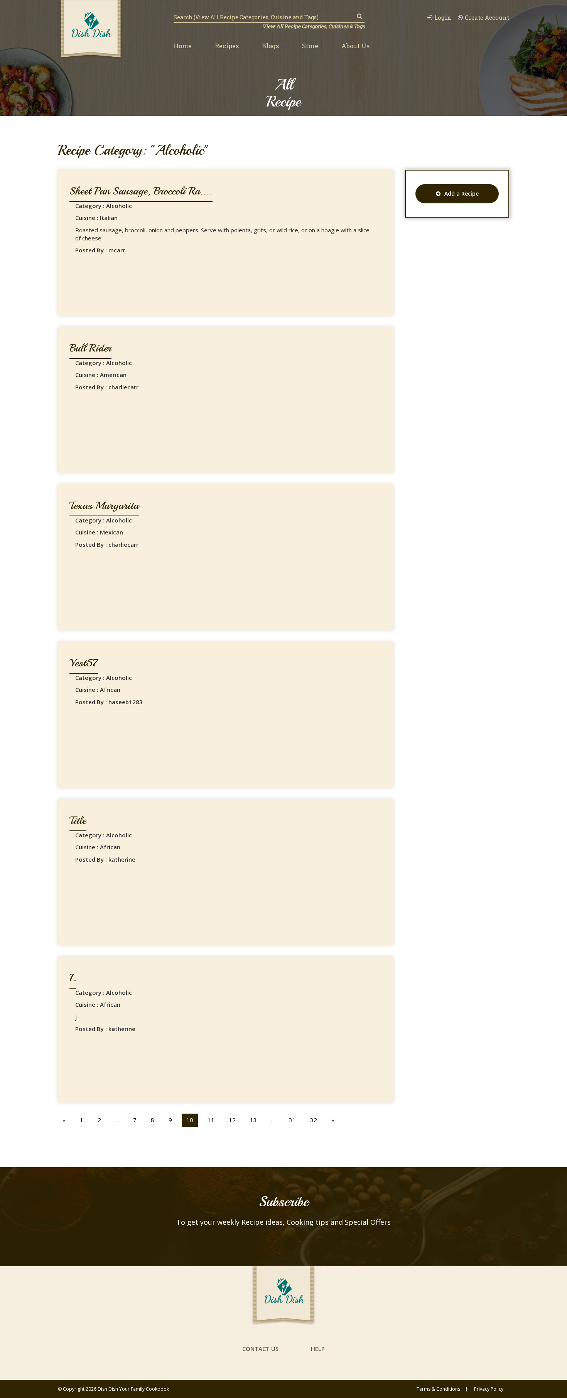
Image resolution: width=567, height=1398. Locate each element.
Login (442, 17)
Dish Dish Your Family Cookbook (133, 1389)
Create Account (487, 17)
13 (253, 1120)
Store (310, 46)
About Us (355, 46)
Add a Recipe (461, 193)
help (318, 1348)
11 (211, 1120)
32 (313, 1120)
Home (183, 46)
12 (232, 1120)
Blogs (270, 46)
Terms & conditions (438, 1389)
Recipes (227, 46)
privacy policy (488, 1389)
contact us (260, 1348)
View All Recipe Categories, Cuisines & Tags (313, 26)
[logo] (90, 29)
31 (292, 1120)
